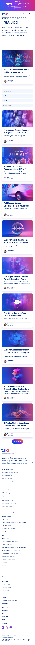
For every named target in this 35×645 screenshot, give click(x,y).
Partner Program (6, 590)
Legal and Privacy (6, 639)
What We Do (5, 610)
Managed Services (6, 487)
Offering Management (7, 493)
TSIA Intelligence (6, 525)
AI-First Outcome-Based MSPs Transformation (14, 547)
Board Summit (5, 603)
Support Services (6, 496)
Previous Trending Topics (8, 559)
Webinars (4, 562)
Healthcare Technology (8, 512)
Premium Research (7, 576)
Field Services (5, 484)
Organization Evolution (8, 556)
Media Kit (4, 619)
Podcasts (4, 574)
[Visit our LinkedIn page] (3, 627)
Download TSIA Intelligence (9, 528)
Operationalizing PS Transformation (11, 550)
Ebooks (4, 565)
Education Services (7, 478)
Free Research (5, 568)
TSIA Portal (5, 519)
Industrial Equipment (7, 509)
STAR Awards (5, 593)
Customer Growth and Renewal (10, 472)
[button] (29, 14)
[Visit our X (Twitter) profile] (7, 627)
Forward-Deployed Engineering (10, 541)
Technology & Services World (9, 600)
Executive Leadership (7, 481)
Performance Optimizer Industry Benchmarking (14, 522)
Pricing (4, 531)
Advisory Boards (6, 584)
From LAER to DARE (7, 544)
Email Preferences (17, 639)
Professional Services (7, 490)
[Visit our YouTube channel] (11, 627)
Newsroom (5, 616)
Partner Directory (6, 587)
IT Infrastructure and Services (9, 503)
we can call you (23, 463)
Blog (3, 613)
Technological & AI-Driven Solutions (11, 553)
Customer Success (7, 475)
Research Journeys (7, 571)
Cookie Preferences (29, 640)
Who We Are (5, 607)
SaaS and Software (7, 506)
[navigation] (5, 14)
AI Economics (5, 538)
